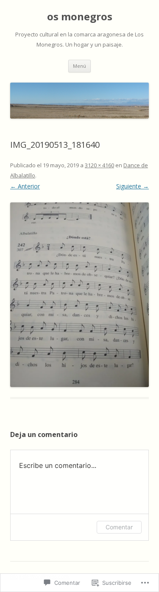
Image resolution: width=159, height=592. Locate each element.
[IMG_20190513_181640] (79, 294)
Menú (79, 66)
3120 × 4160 (99, 165)
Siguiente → (132, 186)
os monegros (79, 16)
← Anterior (25, 186)
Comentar (119, 527)
